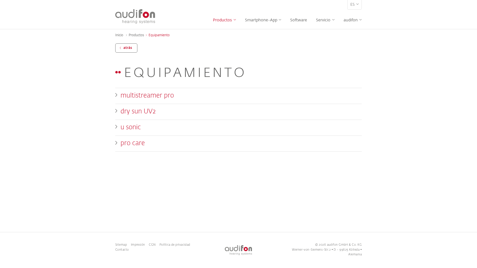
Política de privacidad (174, 244)
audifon (351, 20)
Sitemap (121, 244)
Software (298, 20)
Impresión (138, 244)
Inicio (119, 35)
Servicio (323, 20)
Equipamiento (159, 35)
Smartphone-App (261, 20)
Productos (222, 20)
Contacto (122, 249)
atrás (127, 48)
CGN (152, 244)
